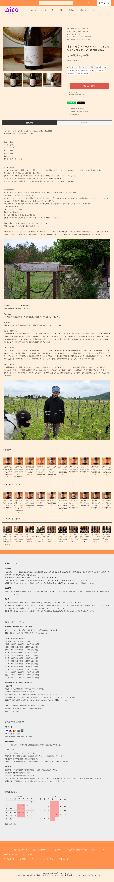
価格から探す (75, 39)
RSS (24, 854)
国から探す (75, 34)
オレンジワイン (85, 28)
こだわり (43, 10)
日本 (80, 34)
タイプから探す (76, 28)
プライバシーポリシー (100, 850)
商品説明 (29, 123)
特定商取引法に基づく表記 (77, 95)
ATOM (30, 854)
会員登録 (23, 859)
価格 (61, 10)
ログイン (35, 859)
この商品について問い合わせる (79, 111)
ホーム (33, 10)
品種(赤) (83, 10)
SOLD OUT (89, 85)
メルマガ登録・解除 (11, 854)
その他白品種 (88, 36)
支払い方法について (21, 850)
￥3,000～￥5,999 (85, 39)
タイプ (94, 10)
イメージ (84, 123)
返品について (73, 92)
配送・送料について (40, 850)
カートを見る (48, 859)
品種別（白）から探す (77, 36)
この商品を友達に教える (77, 108)
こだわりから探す (76, 31)
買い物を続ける (74, 114)
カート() (91, 3)
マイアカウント (9, 859)
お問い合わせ (104, 3)
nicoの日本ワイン (87, 31)
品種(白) (71, 10)
